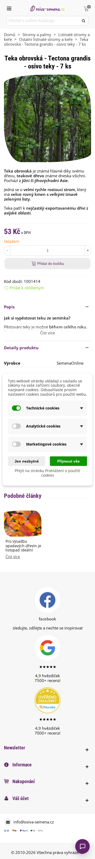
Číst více (13, 557)
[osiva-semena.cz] (47, 8)
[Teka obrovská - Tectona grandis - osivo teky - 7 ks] (47, 117)
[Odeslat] (83, 20)
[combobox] (43, 20)
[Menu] (9, 8)
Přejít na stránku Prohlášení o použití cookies (47, 473)
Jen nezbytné (27, 461)
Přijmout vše (68, 461)
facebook (47, 618)
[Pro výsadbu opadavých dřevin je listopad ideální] (22, 523)
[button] (47, 306)
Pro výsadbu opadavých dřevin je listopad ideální (23, 545)
